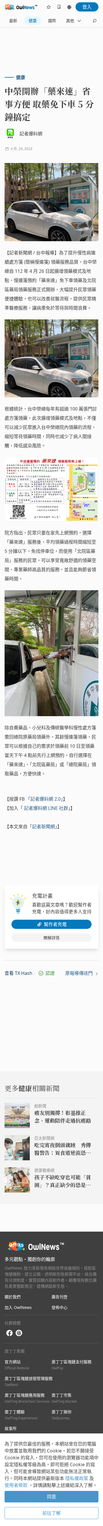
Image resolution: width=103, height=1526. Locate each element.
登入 (87, 7)
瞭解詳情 (51, 937)
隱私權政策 (77, 1478)
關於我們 (13, 1296)
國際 (52, 20)
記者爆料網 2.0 (45, 799)
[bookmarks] (59, 7)
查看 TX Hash (18, 973)
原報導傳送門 (79, 973)
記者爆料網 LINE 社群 (46, 808)
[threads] (18, 1333)
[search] (94, 21)
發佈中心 (60, 1307)
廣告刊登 (60, 1296)
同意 (51, 1497)
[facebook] (9, 1333)
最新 (13, 20)
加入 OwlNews (18, 1307)
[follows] (49, 7)
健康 (33, 20)
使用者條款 (17, 1485)
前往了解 (51, 1513)
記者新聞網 (43, 826)
